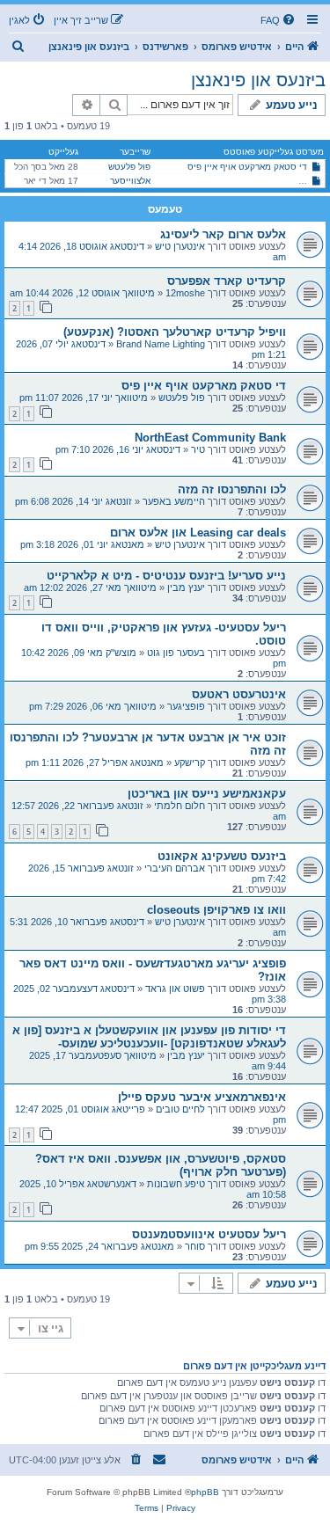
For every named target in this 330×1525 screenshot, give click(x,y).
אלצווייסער (130, 181)
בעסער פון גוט (176, 652)
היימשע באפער (174, 501)
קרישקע (189, 762)
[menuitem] (278, 20)
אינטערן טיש (180, 246)
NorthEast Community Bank (210, 437)
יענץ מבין (186, 587)
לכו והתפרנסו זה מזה (232, 489)
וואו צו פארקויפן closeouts (216, 909)
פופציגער (186, 706)
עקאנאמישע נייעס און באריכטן (207, 793)
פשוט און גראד (175, 988)
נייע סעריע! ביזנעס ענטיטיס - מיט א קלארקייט (166, 575)
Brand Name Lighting (160, 344)
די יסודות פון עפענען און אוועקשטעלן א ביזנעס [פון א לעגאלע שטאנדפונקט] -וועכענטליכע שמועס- (149, 1037)
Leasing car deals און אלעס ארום (198, 532)
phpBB (205, 1492)
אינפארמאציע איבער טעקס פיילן (202, 1097)
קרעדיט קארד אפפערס (226, 281)
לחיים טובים (180, 1109)
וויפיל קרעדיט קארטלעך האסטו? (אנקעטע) (174, 332)
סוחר (195, 1246)
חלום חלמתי (179, 805)
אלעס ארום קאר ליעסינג (223, 234)
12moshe (185, 293)
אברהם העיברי (174, 868)
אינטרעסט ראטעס (239, 694)
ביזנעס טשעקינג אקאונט (222, 856)
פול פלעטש (129, 166)
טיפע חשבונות (176, 1183)
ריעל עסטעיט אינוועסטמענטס (209, 1234)
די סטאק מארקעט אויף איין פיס (247, 166)
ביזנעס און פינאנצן (258, 80)
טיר (198, 449)
